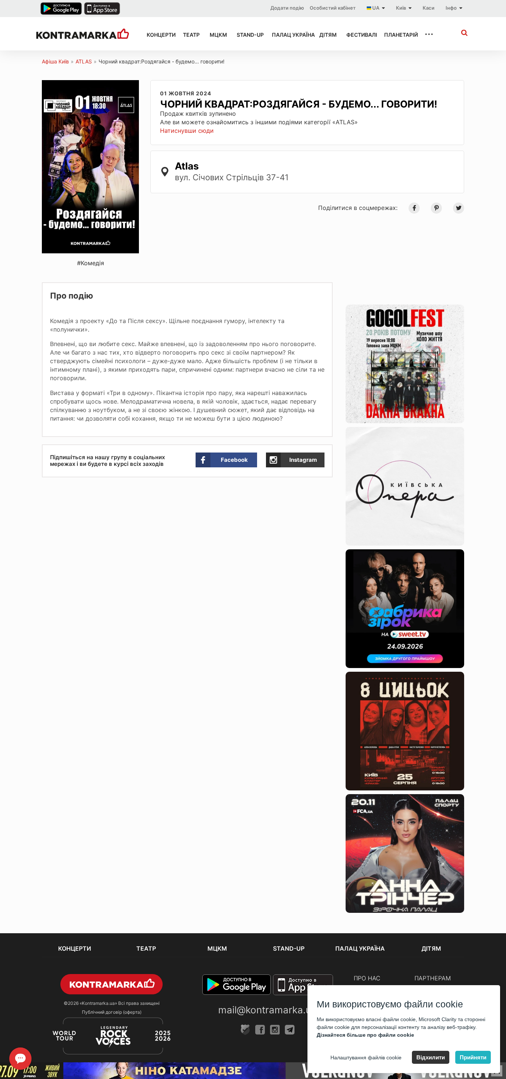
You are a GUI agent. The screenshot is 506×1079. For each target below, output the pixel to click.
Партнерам (433, 978)
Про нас (367, 978)
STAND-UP (247, 35)
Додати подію (287, 8)
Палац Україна (289, 35)
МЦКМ (216, 35)
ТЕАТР (189, 35)
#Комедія (90, 263)
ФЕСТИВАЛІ (358, 35)
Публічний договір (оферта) (112, 1012)
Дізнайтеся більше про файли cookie (365, 1035)
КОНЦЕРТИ (158, 35)
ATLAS (84, 61)
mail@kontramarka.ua (267, 1010)
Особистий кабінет (333, 8)
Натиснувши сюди (187, 130)
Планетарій (397, 35)
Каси (429, 8)
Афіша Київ (55, 61)
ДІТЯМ (326, 35)
